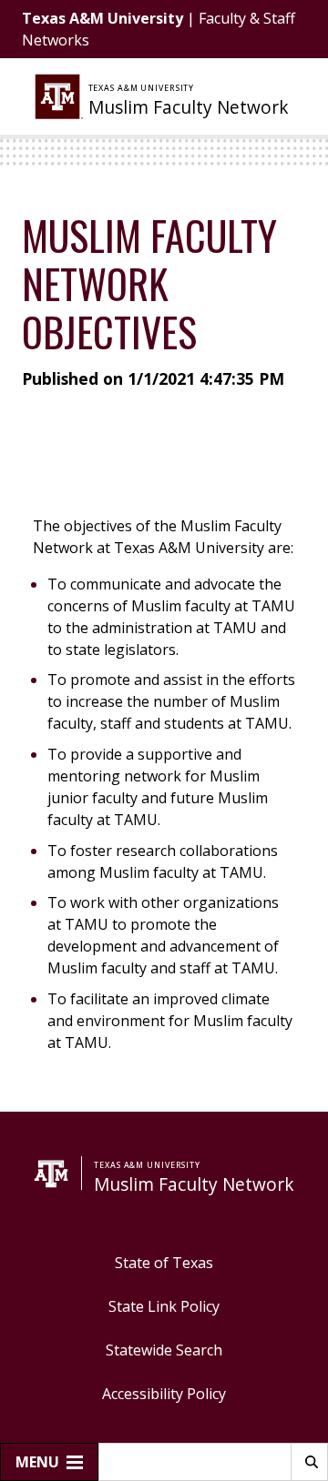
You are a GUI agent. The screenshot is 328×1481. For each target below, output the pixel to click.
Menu (37, 1462)
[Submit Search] (309, 1462)
